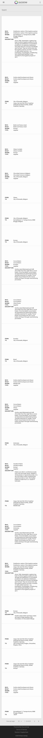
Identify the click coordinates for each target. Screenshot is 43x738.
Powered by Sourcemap (21, 727)
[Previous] (35, 721)
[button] (18, 721)
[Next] (39, 721)
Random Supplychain (21, 732)
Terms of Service (21, 729)
